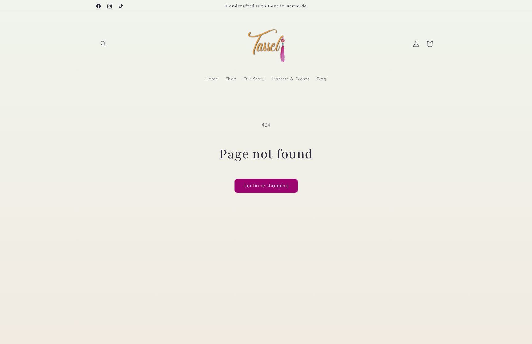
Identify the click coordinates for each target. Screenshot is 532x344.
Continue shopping (266, 185)
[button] (103, 44)
